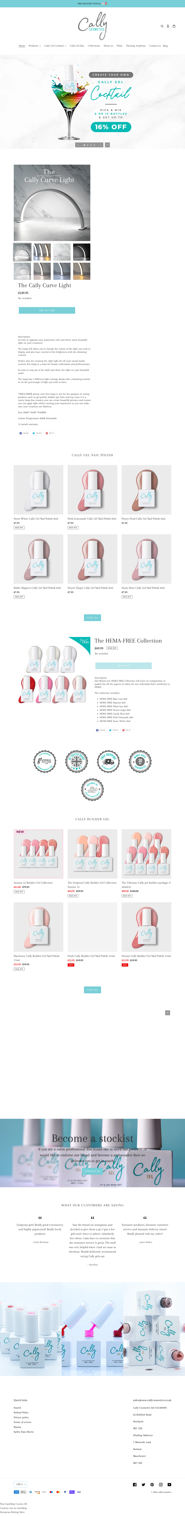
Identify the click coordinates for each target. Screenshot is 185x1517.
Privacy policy (21, 1417)
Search (17, 1407)
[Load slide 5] (90, 150)
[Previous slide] (78, 145)
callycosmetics (164, 1492)
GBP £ (19, 1484)
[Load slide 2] (88, 145)
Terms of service (23, 1422)
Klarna (17, 1427)
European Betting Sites (12, 1512)
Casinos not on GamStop (13, 1508)
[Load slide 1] (84, 145)
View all (92, 617)
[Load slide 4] (94, 145)
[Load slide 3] (91, 145)
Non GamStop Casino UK (13, 1503)
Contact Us (92, 1171)
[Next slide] (100, 145)
